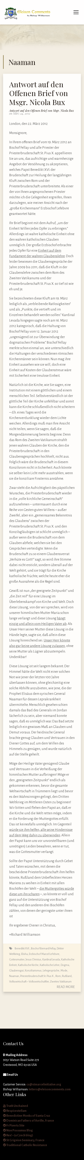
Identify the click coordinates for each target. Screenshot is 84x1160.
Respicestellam (16, 1110)
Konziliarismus (33, 970)
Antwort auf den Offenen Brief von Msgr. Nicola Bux (38, 93)
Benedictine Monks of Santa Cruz (28, 1115)
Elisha (24, 953)
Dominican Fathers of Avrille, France (30, 1120)
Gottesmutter (16, 959)
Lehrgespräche (51, 970)
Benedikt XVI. (22, 948)
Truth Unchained (17, 1105)
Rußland (67, 976)
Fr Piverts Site (15, 1125)
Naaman (14, 976)
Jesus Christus (33, 959)
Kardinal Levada (51, 959)
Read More (66, 987)
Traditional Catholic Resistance (26, 1145)
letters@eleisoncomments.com (50, 1089)
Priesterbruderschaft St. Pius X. (37, 976)
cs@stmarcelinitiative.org (44, 1084)
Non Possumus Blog (19, 1130)
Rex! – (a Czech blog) (19, 1135)
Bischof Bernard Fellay (43, 948)
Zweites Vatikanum (61, 981)
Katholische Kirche (28, 965)
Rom (58, 976)
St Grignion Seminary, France (25, 1140)
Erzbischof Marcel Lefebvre (44, 953)
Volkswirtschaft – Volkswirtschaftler (29, 981)
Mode (64, 970)
